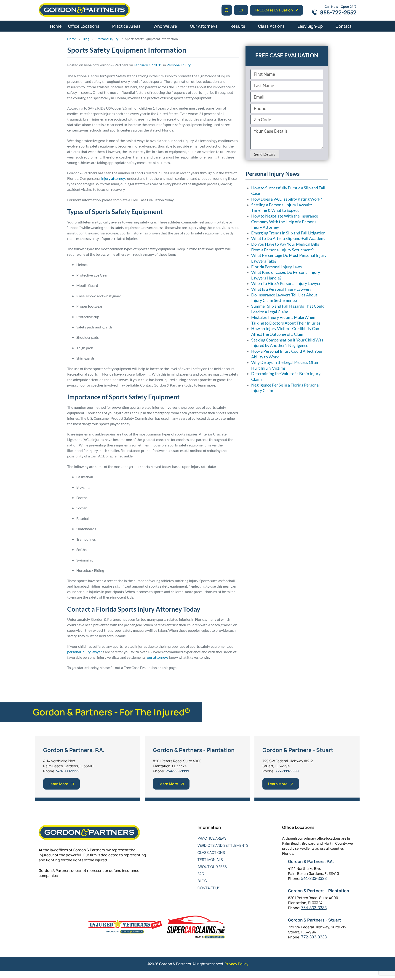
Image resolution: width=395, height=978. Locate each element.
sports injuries (138, 679)
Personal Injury (179, 65)
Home (56, 26)
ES (241, 10)
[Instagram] (78, 890)
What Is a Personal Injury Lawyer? (281, 289)
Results (237, 26)
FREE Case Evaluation (274, 10)
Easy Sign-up (310, 26)
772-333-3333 (287, 771)
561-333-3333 (67, 771)
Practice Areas (126, 26)
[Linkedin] (60, 890)
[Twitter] (50, 890)
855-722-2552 (338, 12)
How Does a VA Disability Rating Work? (286, 199)
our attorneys (157, 657)
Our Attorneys (204, 26)
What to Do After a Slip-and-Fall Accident (288, 238)
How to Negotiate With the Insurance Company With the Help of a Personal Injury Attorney (284, 222)
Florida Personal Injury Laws (276, 266)
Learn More (58, 783)
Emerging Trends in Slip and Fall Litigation (288, 233)
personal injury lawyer (84, 652)
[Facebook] (41, 890)
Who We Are (165, 26)
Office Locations (83, 26)
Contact (343, 26)
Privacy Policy (236, 963)
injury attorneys (113, 178)
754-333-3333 (177, 771)
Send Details (264, 154)
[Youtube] (69, 890)
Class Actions (271, 26)
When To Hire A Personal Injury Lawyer (286, 283)
